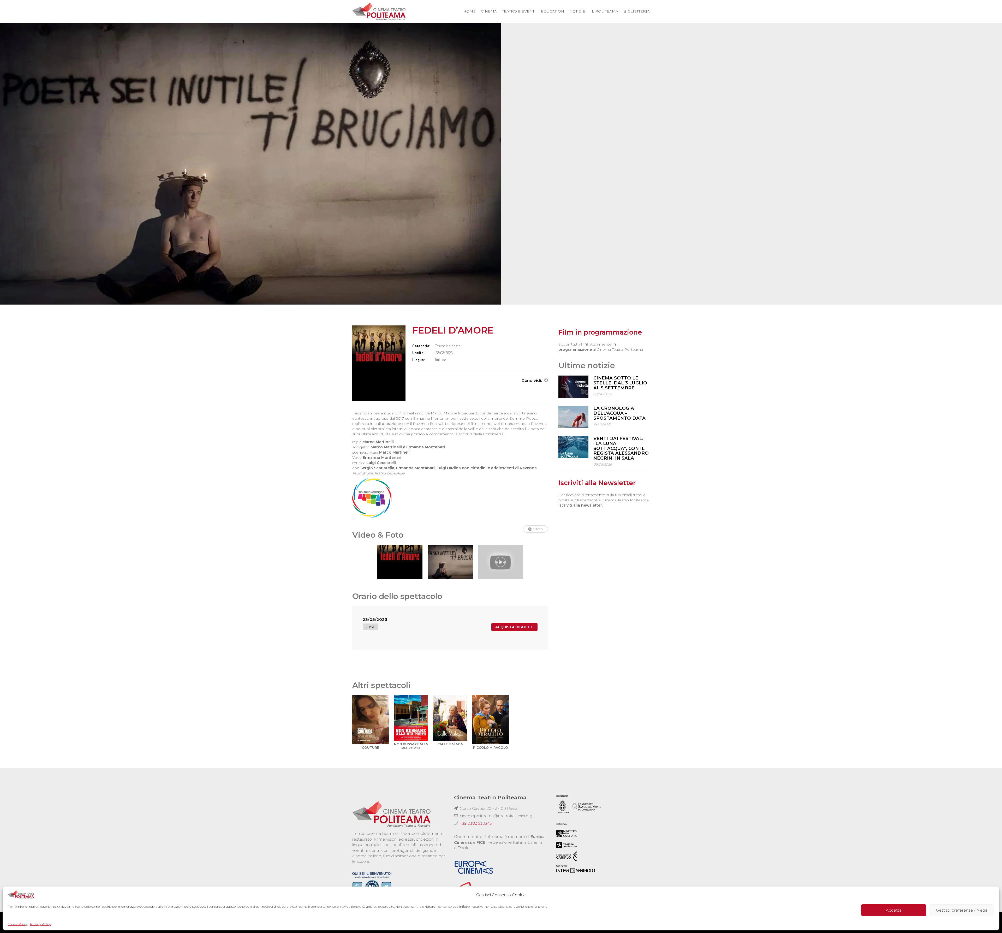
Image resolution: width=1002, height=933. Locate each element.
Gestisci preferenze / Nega (961, 910)
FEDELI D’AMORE (452, 330)
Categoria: (421, 346)
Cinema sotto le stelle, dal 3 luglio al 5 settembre (620, 382)
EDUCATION (552, 11)
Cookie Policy (17, 924)
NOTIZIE (577, 11)
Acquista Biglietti (514, 627)
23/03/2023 (375, 619)
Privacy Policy (40, 924)
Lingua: (418, 360)
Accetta (894, 910)
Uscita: (418, 352)
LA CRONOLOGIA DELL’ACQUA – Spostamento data (619, 413)
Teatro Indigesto (448, 346)
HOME (469, 11)
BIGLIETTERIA (636, 11)
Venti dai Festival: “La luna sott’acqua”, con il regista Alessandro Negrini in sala (621, 448)
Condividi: (532, 380)
